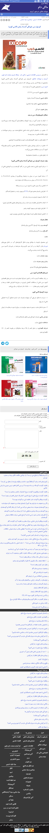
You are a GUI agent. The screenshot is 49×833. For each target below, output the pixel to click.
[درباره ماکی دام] (47, 1)
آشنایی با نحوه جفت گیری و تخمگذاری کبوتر (33, 667)
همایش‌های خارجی (28, 741)
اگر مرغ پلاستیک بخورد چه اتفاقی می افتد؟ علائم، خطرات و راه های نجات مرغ (23, 525)
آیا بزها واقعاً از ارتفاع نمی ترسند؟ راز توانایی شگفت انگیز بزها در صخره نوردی (25, 477)
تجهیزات (28, 782)
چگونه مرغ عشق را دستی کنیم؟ (37, 648)
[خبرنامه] (36, 1)
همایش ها (29, 733)
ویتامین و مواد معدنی (26, 20)
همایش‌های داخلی (28, 737)
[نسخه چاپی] (1, 20)
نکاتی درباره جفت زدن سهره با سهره (36, 704)
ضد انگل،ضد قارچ (28, 766)
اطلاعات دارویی (37, 20)
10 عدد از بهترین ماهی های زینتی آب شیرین (33, 652)
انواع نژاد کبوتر (42, 659)
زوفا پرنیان (27, 349)
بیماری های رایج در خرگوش (38, 644)
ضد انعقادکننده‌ (10, 780)
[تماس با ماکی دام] (44, 1)
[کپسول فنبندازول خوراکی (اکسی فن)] (12, 365)
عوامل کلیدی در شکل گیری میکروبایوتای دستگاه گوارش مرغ (28, 599)
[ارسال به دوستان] (4, 20)
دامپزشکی (42, 749)
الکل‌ (11, 768)
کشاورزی (15, 751)
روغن (11, 820)
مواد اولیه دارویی (11, 764)
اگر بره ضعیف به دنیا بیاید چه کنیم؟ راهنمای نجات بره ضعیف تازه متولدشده (24, 503)
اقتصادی (16, 733)
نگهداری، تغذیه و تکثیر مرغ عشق (37, 617)
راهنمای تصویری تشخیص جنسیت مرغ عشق (34, 613)
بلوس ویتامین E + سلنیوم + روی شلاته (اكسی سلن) (12, 400)
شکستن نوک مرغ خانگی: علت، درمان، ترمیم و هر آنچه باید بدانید (27, 539)
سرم (28, 758)
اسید (11, 772)
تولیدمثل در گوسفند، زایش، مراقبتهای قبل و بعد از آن (31, 580)
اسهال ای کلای (42, 727)
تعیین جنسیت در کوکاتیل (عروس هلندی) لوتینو (32, 629)
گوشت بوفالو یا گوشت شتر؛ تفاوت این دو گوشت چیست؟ (29, 500)
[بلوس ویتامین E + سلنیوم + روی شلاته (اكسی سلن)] (12, 389)
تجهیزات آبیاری (15, 755)
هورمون (28, 774)
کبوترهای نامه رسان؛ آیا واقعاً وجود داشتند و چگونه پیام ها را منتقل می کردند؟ (24, 482)
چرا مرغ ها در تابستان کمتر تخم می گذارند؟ (34, 535)
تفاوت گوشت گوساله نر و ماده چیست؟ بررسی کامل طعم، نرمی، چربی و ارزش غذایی (23, 487)
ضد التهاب (28, 762)
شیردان (45, 246)
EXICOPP (24, 25)
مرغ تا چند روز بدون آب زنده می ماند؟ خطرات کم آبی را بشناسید (27, 549)
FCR (26, 191)
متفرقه (28, 786)
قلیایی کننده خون (11, 804)
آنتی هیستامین (28, 754)
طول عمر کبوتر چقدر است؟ (38, 565)
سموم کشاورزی (15, 759)
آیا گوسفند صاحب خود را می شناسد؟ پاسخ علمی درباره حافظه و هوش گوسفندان (26, 516)
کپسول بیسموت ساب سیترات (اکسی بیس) (37, 399)
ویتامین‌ (11, 776)
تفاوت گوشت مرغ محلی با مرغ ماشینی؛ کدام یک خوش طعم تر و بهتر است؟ (24, 496)
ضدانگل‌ (11, 788)
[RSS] (38, 1)
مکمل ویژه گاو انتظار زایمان (39, 592)
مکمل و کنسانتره (28, 790)
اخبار (42, 733)
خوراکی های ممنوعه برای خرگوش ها (36, 712)
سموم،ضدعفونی (28, 778)
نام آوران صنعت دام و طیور (12, 746)
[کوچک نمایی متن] (6, 20)
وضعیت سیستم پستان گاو (39, 569)
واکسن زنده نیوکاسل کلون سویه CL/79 (34, 596)
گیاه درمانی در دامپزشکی (39, 603)
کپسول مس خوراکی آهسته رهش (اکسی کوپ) (24, 27)
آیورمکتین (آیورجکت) (40, 640)
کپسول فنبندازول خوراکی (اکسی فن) (15, 375)
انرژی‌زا (11, 812)
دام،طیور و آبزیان (42, 737)
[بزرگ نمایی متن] (9, 20)
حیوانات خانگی (42, 745)
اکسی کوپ (34, 349)
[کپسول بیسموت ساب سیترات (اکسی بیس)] (36, 389)
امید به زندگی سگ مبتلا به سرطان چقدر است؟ (33, 557)
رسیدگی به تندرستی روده (39, 607)
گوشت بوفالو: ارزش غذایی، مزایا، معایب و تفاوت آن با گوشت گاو (27, 521)
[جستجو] (41, 1)
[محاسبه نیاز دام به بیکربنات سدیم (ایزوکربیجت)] (36, 365)
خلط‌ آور (10, 800)
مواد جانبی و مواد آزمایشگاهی (11, 792)
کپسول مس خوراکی (19, 349)
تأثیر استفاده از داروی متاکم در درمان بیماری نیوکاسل (31, 708)
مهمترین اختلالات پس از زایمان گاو (36, 576)
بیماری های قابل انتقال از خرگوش (37, 656)
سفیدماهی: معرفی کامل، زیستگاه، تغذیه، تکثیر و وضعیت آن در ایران (26, 553)
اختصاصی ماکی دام (42, 753)
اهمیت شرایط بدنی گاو (40, 572)
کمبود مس (45, 87)
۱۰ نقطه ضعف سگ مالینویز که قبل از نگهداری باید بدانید (30, 561)
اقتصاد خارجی (17, 741)
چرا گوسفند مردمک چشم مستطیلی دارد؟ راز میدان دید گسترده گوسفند (25, 511)
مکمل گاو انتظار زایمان (40, 588)
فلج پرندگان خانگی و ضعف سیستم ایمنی (35, 663)
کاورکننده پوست (11, 816)
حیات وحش (42, 757)
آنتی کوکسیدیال (28, 798)
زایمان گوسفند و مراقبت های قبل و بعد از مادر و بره (31, 584)
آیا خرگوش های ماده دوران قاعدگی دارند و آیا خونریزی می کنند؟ (27, 636)
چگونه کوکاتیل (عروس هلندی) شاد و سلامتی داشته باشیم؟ (29, 633)
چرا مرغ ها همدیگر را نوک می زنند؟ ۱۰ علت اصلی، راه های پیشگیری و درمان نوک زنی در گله (23, 544)
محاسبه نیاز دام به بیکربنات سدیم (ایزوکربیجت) (39, 376)
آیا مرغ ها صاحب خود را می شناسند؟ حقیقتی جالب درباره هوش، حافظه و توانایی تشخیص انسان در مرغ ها (25, 530)
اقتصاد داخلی (17, 737)
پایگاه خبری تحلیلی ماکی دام (12, 825)
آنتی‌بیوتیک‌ (11, 784)
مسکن (11, 796)
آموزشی (42, 741)
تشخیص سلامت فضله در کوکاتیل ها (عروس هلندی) (31, 625)
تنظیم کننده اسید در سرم (11, 808)
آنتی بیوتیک (28, 750)
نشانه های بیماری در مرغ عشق (38, 621)
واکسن (28, 794)
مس (39, 349)
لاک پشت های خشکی (40, 719)
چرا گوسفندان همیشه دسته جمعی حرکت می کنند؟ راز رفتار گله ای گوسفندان (24, 507)
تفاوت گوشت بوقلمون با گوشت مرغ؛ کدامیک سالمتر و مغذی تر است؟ (26, 492)
